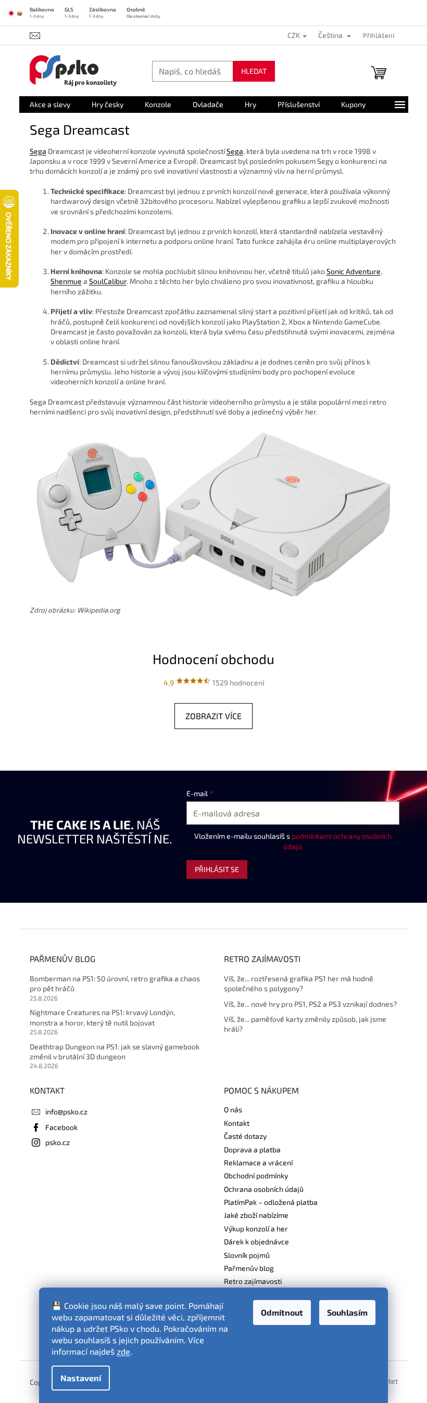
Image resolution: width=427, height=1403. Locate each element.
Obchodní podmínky (256, 1175)
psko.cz (57, 1142)
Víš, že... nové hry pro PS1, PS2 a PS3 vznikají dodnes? (310, 1003)
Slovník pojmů (247, 1255)
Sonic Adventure (353, 271)
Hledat (254, 71)
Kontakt (236, 1123)
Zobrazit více (213, 716)
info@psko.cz (66, 1111)
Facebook (61, 1127)
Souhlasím (347, 1312)
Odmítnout (282, 1312)
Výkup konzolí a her (256, 1228)
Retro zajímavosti (253, 1281)
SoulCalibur (108, 281)
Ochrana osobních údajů (264, 1189)
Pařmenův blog (249, 1268)
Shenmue (66, 281)
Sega (38, 151)
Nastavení (80, 1378)
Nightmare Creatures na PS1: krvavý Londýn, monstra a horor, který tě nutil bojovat (102, 1017)
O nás (233, 1109)
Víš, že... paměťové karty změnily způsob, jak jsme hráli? (305, 1024)
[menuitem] (50, 104)
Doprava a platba (252, 1149)
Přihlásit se (217, 869)
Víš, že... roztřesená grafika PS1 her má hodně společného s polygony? (298, 983)
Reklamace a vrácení (258, 1162)
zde (123, 1351)
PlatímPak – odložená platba (271, 1202)
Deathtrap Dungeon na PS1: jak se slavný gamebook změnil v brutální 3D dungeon (114, 1051)
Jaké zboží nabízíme (256, 1215)
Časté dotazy (245, 1136)
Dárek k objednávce (256, 1241)
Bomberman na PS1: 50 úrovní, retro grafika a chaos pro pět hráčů (115, 983)
